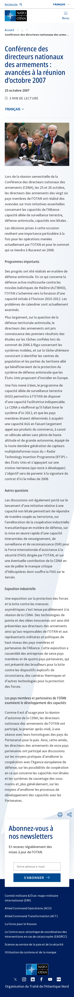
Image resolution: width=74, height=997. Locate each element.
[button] (61, 4)
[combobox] (61, 4)
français (12, 109)
